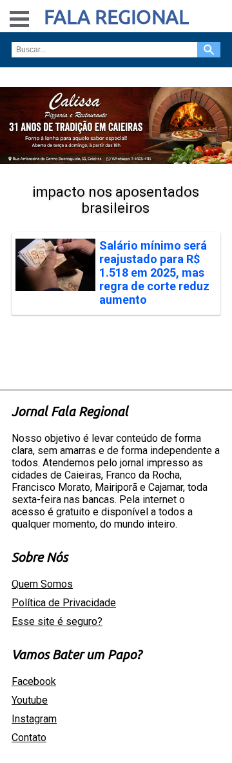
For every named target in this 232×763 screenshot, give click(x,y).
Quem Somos (42, 584)
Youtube (30, 700)
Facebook (34, 681)
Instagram (34, 719)
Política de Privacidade (64, 603)
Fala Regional (116, 17)
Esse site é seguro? (57, 621)
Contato (29, 737)
